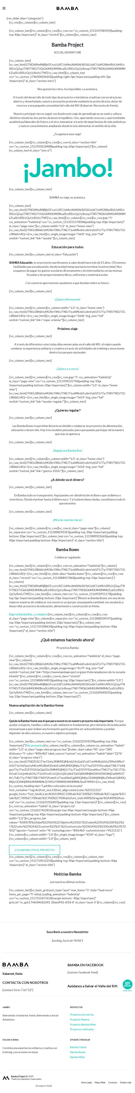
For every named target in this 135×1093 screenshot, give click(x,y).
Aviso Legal (86, 1082)
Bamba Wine (77, 1056)
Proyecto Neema (79, 1019)
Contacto (112, 1082)
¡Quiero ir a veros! (67, 369)
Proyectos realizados (82, 1029)
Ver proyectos (35, 745)
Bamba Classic (78, 1047)
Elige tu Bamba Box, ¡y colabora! (28, 614)
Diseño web (125, 1082)
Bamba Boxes (78, 1052)
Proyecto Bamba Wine (83, 1024)
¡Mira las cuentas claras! (67, 520)
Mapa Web (100, 1082)
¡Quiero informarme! (67, 299)
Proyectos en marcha (82, 1014)
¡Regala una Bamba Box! (67, 450)
